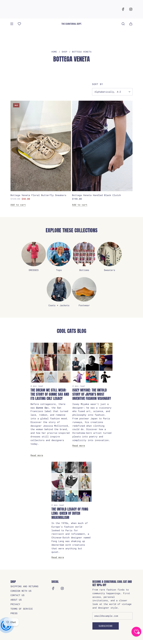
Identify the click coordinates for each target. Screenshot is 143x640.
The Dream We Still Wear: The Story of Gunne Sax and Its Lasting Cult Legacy (50, 394)
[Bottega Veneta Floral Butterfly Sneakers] (40, 146)
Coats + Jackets (58, 305)
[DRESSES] (33, 254)
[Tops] (59, 254)
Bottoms (84, 270)
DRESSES (34, 270)
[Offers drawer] (19, 24)
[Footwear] (84, 289)
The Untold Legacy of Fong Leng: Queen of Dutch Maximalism (69, 513)
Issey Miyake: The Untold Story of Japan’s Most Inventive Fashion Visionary (91, 394)
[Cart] (131, 24)
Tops (59, 270)
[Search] (123, 24)
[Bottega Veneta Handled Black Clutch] (102, 146)
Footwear (84, 305)
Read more (37, 455)
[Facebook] (123, 9)
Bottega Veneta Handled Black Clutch (96, 195)
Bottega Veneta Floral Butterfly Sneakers (38, 195)
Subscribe (106, 625)
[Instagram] (131, 9)
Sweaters (109, 270)
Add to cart (18, 204)
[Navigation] (12, 24)
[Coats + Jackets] (59, 289)
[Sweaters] (109, 254)
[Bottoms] (84, 254)
